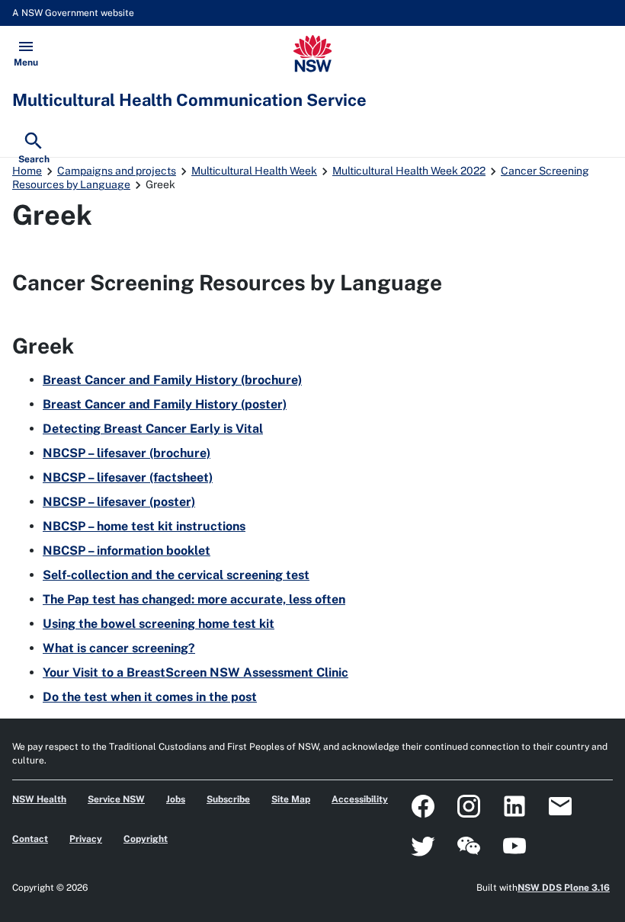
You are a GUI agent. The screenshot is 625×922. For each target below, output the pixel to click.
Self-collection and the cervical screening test (176, 575)
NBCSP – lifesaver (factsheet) (128, 477)
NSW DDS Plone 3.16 (564, 887)
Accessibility (360, 799)
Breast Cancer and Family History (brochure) (172, 380)
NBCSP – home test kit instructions (144, 526)
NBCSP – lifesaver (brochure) (126, 453)
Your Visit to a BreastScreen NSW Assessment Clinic (195, 672)
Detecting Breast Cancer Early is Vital (153, 428)
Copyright (145, 839)
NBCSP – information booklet (126, 550)
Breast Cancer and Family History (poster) (165, 404)
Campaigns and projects (116, 171)
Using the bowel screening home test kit (158, 623)
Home (27, 171)
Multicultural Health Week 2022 (409, 171)
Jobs (175, 799)
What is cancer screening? (119, 648)
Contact (30, 839)
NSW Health (39, 799)
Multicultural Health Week (254, 171)
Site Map (290, 799)
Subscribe (228, 799)
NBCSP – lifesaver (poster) (119, 502)
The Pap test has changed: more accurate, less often (194, 599)
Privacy (85, 839)
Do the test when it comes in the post (150, 697)
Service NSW (116, 799)
